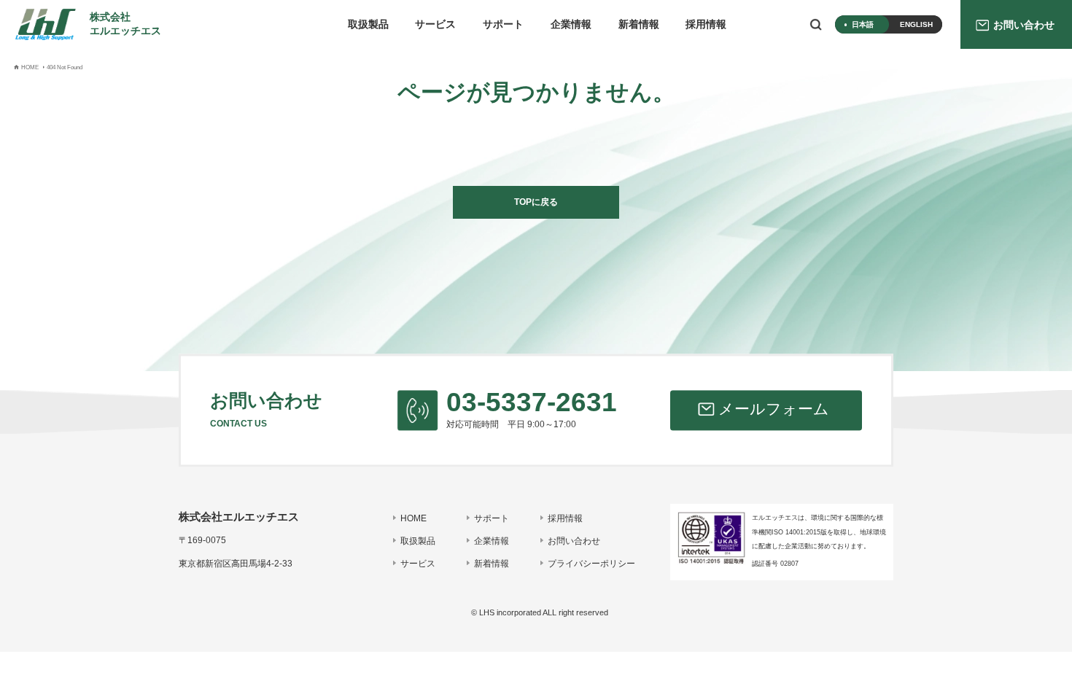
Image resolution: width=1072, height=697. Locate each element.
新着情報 (638, 24)
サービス (435, 24)
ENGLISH (916, 24)
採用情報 (705, 24)
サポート (503, 24)
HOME (413, 518)
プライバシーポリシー (591, 563)
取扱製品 (368, 24)
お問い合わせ (574, 541)
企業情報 (571, 24)
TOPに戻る (536, 202)
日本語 (863, 24)
